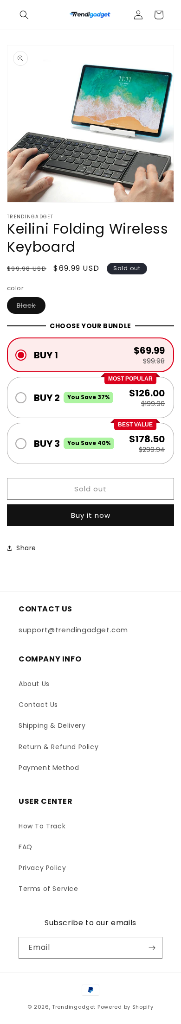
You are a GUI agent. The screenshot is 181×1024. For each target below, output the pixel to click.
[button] (24, 15)
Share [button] (26, 548)
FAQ (25, 847)
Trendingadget (74, 1007)
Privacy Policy (42, 867)
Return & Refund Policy (58, 746)
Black (31, 307)
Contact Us (38, 704)
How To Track (42, 826)
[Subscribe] (152, 948)
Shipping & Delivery (52, 725)
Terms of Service (48, 888)
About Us (34, 683)
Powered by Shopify (125, 1007)
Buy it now (90, 515)
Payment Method (49, 767)
